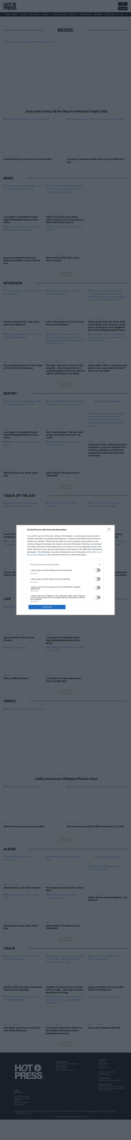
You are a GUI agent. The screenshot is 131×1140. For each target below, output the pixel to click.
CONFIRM (47, 607)
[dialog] (65, 570)
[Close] (109, 529)
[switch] (97, 570)
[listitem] (65, 564)
